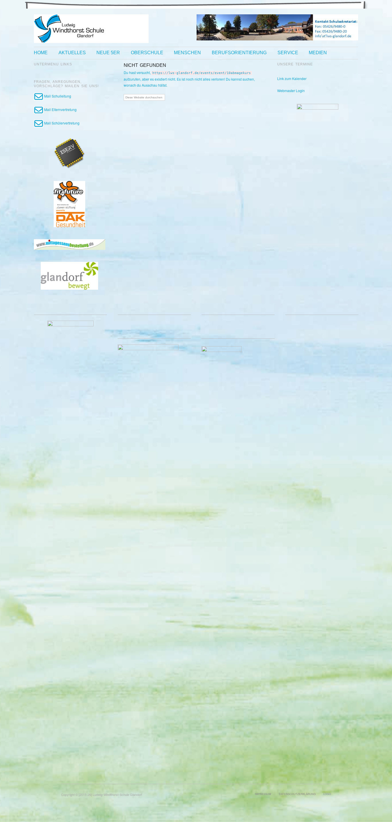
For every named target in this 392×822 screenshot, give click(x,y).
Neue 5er (108, 52)
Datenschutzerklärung (297, 794)
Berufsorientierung (239, 52)
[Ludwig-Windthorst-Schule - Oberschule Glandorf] (91, 28)
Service (287, 52)
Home (41, 52)
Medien (318, 52)
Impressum (263, 794)
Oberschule (147, 52)
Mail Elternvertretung (60, 109)
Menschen (187, 52)
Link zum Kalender (291, 78)
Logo (327, 794)
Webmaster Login (291, 90)
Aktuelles (72, 52)
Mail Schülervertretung (61, 122)
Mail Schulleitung (57, 96)
